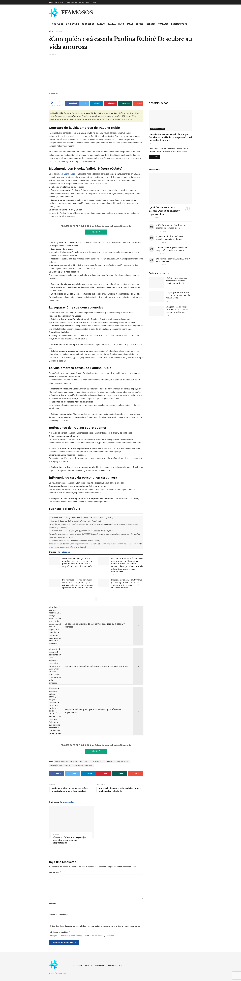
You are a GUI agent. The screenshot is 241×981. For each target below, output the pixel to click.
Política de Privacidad (82, 965)
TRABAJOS (163, 24)
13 (168, 315)
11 (167, 287)
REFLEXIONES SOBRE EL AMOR (116, 762)
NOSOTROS (70, 2)
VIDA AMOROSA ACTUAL (82, 765)
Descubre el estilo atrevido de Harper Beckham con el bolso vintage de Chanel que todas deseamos (170, 137)
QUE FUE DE (57, 24)
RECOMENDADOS (179, 24)
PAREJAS (101, 24)
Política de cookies (114, 965)
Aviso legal (109, 936)
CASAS (130, 24)
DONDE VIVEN (72, 24)
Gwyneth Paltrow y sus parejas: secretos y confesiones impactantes (70, 840)
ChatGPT (96, 232)
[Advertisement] (120, 73)
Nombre (53, 903)
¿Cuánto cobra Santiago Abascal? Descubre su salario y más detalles (177, 281)
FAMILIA (112, 24)
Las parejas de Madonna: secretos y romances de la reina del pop (178, 295)
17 (55, 846)
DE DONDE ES (88, 24)
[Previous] (94, 599)
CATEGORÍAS (59, 2)
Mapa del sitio (90, 2)
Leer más (154, 157)
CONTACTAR (79, 2)
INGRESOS (151, 24)
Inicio (51, 31)
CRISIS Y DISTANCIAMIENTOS (66, 762)
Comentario (55, 872)
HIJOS (121, 24)
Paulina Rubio (68, 174)
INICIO (51, 2)
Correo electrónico (58, 914)
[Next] (98, 599)
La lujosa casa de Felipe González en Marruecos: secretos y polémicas (177, 309)
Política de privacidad (59, 932)
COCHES (139, 24)
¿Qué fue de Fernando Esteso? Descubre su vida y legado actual (164, 210)
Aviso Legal (99, 965)
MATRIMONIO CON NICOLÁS (91, 762)
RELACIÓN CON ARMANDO (60, 765)
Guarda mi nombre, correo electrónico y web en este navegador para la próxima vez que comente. (95, 926)
